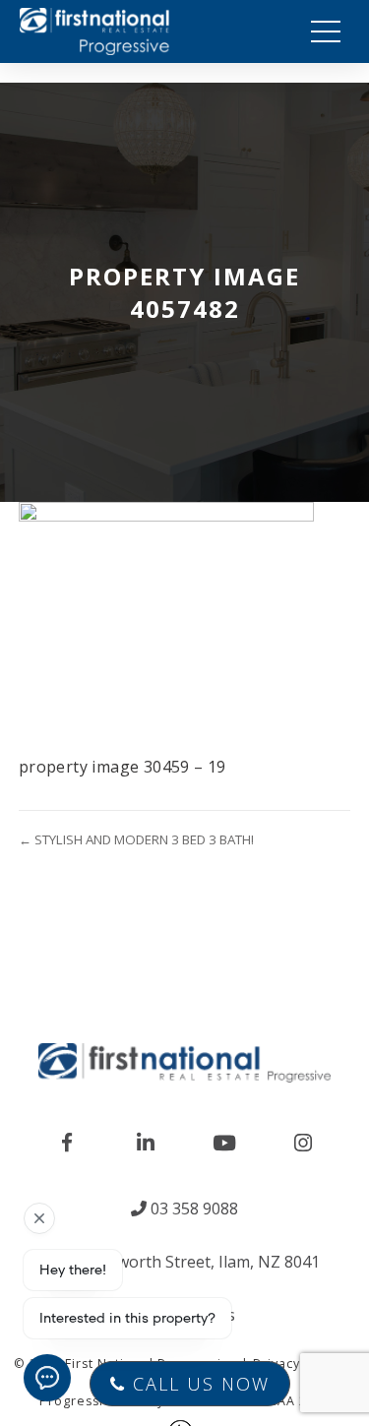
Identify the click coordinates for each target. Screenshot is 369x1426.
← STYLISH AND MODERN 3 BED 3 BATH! (136, 839)
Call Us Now (198, 1383)
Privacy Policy (298, 1363)
